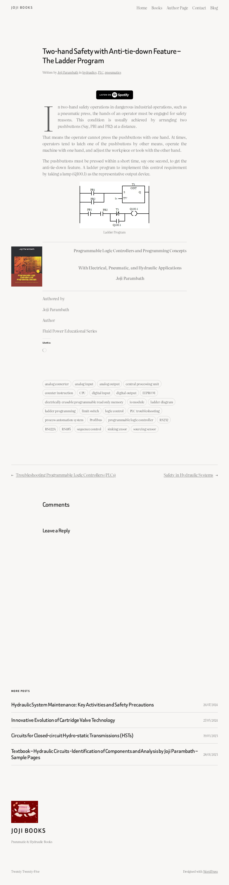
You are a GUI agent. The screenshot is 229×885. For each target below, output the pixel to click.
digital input (101, 392)
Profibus (96, 419)
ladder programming (60, 410)
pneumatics (113, 72)
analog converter (57, 383)
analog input (84, 383)
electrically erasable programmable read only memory (84, 402)
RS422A (50, 429)
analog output (110, 383)
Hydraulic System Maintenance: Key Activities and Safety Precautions (82, 705)
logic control (114, 410)
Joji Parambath (67, 72)
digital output (126, 392)
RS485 (66, 429)
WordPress (210, 871)
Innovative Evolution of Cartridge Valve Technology (63, 720)
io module (137, 402)
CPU (82, 392)
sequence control (89, 429)
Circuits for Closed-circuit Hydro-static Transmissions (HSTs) (72, 735)
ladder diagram (162, 402)
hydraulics (89, 72)
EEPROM (148, 392)
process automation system (64, 419)
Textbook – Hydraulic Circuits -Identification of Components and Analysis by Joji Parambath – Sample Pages (104, 754)
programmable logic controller (130, 419)
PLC (100, 72)
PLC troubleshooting (145, 410)
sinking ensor (117, 429)
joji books (22, 7)
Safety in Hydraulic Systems (188, 475)
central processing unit (142, 383)
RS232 (163, 419)
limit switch (90, 410)
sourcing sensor (144, 429)
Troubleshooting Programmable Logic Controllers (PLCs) (66, 475)
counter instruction (59, 392)
